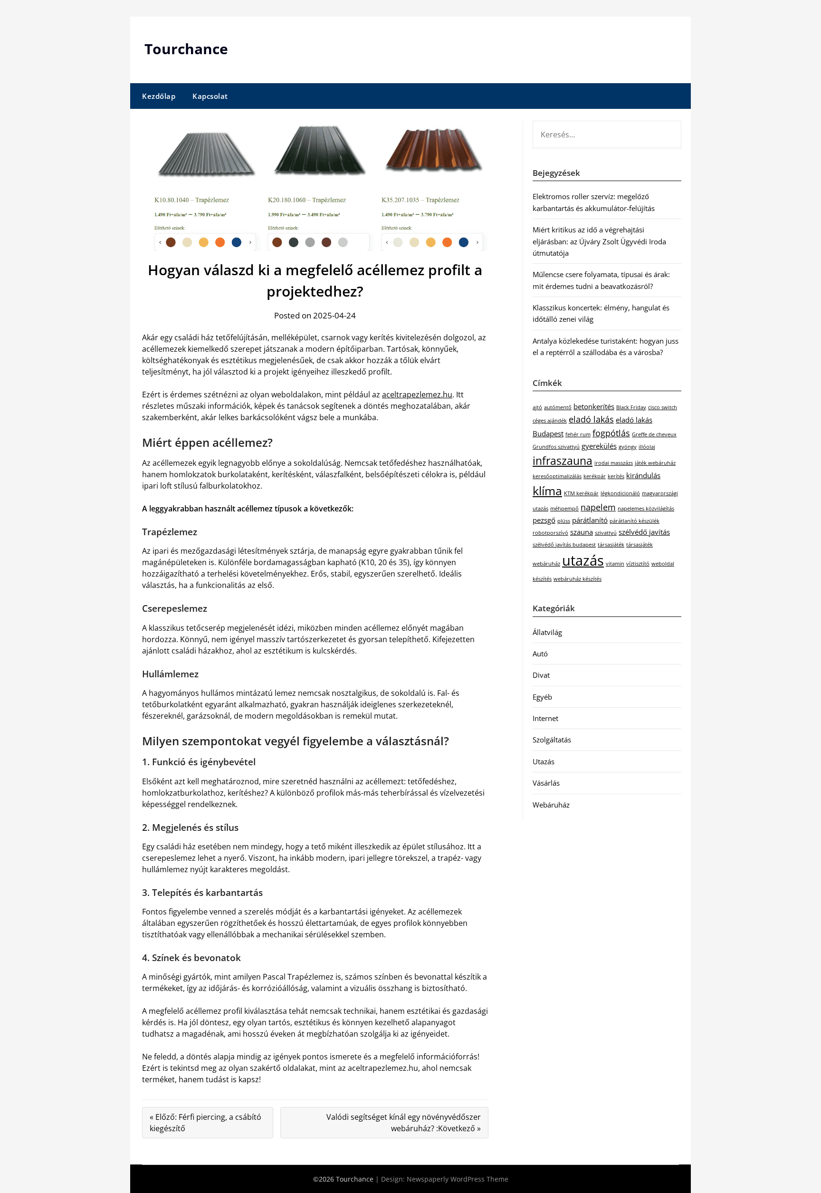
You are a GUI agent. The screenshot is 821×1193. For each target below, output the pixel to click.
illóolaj (647, 446)
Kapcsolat (210, 96)
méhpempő (564, 508)
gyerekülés (599, 446)
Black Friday (631, 407)
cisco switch (662, 407)
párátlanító (590, 520)
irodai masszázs (613, 463)
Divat (541, 675)
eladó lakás (591, 419)
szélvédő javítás (644, 532)
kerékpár (594, 476)
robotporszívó (550, 532)
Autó (540, 653)
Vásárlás (546, 783)
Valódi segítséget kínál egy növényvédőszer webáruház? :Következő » (403, 1123)
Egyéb (542, 697)
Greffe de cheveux (654, 434)
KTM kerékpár (581, 493)
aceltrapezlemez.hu (417, 394)
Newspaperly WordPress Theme (457, 1178)
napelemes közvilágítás (646, 508)
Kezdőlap (158, 96)
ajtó (537, 407)
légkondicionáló (620, 493)
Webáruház (551, 804)
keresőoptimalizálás (557, 476)
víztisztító (637, 563)
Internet (545, 718)
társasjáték (611, 544)
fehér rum (578, 434)
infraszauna (562, 460)
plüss (563, 521)
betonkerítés (593, 406)
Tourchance (186, 48)
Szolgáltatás (552, 739)
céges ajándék (550, 420)
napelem (598, 507)
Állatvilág (547, 632)
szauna (581, 532)
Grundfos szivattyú (556, 446)
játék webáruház (655, 463)
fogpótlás (611, 433)
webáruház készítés (577, 579)
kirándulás (643, 475)
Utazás (543, 761)
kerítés (616, 476)
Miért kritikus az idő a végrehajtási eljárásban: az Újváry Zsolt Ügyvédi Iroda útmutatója (599, 241)
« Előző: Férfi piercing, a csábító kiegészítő (205, 1123)
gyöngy (628, 446)
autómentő (558, 407)
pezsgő (544, 520)
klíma (547, 491)
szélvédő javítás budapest (564, 544)
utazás (583, 560)
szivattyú (606, 532)
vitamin (615, 563)
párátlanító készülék (634, 521)
